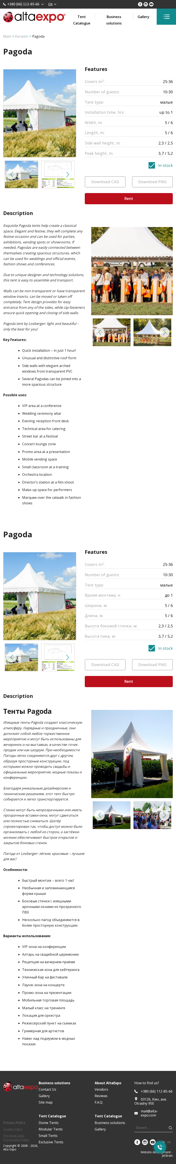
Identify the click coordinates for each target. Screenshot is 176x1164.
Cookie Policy (13, 1129)
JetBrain (167, 1155)
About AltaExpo (108, 1083)
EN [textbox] (50, 4)
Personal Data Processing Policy (16, 1137)
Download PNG (152, 181)
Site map (46, 1102)
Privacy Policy (14, 1122)
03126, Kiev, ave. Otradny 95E (150, 1101)
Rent (128, 198)
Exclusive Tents (51, 1142)
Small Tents (48, 1135)
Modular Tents (51, 1129)
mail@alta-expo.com (149, 1113)
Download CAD (105, 181)
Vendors (101, 1089)
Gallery (143, 16)
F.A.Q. (99, 1102)
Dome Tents (49, 1122)
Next (68, 174)
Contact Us (47, 1089)
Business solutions (114, 17)
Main (7, 36)
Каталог (22, 36)
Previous (11, 174)
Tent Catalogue (81, 17)
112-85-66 (157, 1091)
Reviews (101, 1095)
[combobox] (52, 4)
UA (169, 1142)
